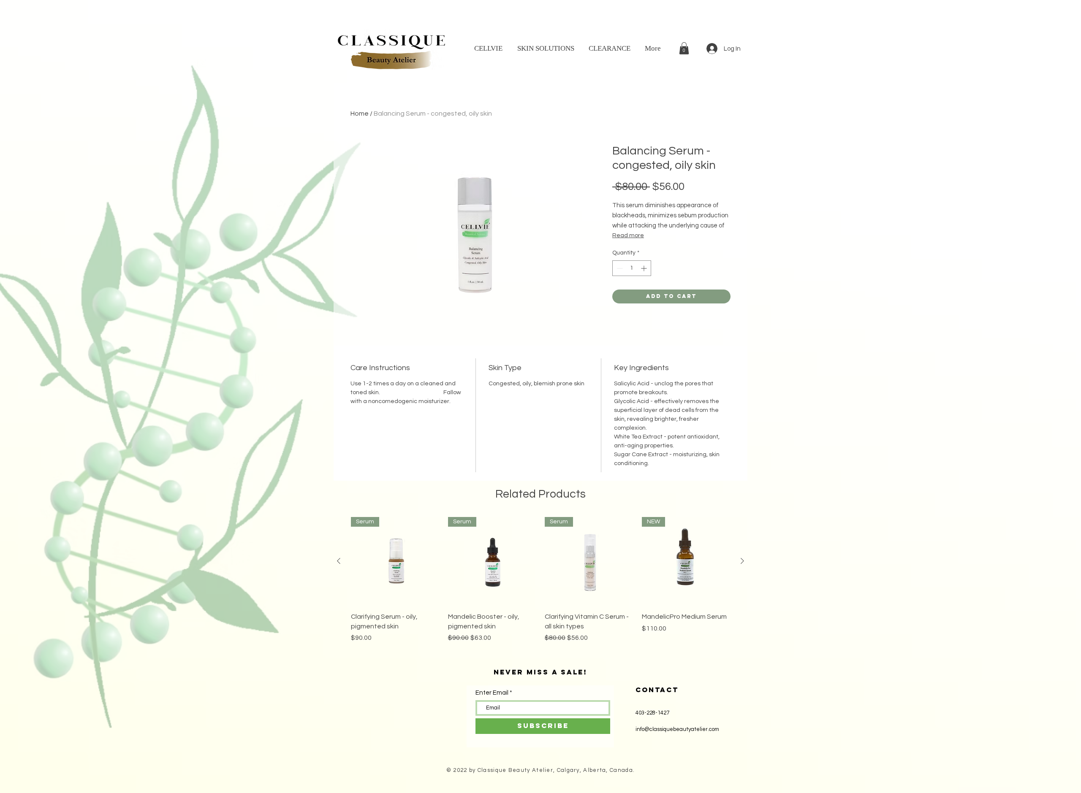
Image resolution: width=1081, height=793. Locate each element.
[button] (684, 48)
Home (359, 113)
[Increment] (644, 268)
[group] (540, 585)
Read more (628, 235)
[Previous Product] (339, 561)
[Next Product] (742, 561)
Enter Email (491, 693)
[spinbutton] (631, 268)
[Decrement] (619, 268)
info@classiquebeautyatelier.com (677, 729)
